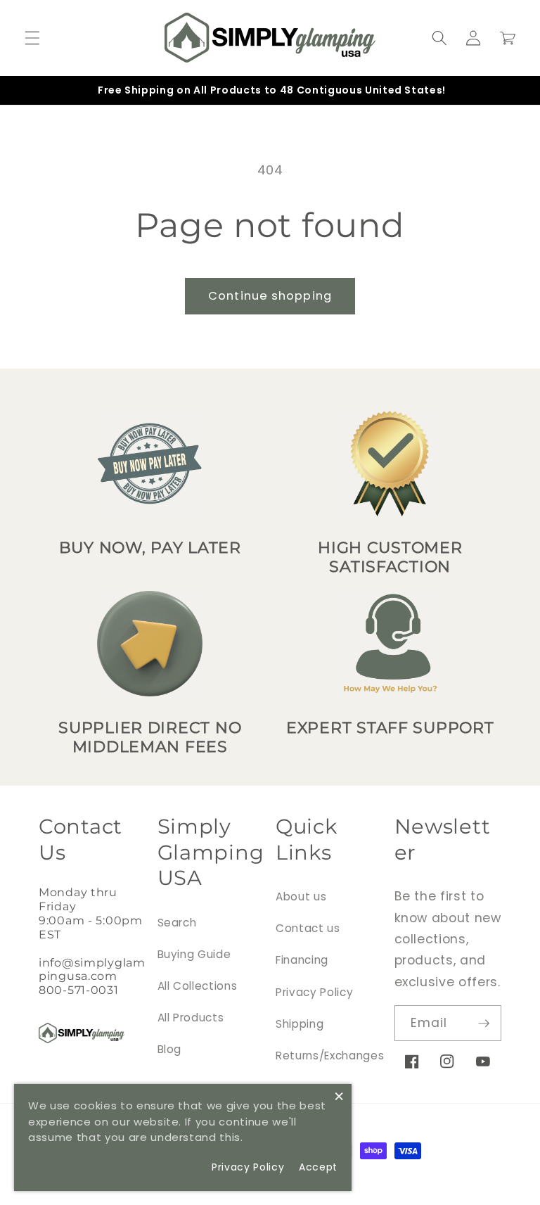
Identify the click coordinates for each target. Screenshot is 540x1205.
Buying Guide (194, 954)
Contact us (308, 928)
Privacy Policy (314, 992)
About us (301, 896)
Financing (302, 959)
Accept (318, 1167)
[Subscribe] (484, 1023)
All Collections (198, 985)
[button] (32, 38)
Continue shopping (270, 296)
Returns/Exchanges (330, 1055)
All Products (191, 1017)
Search (177, 922)
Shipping (299, 1023)
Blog (170, 1049)
